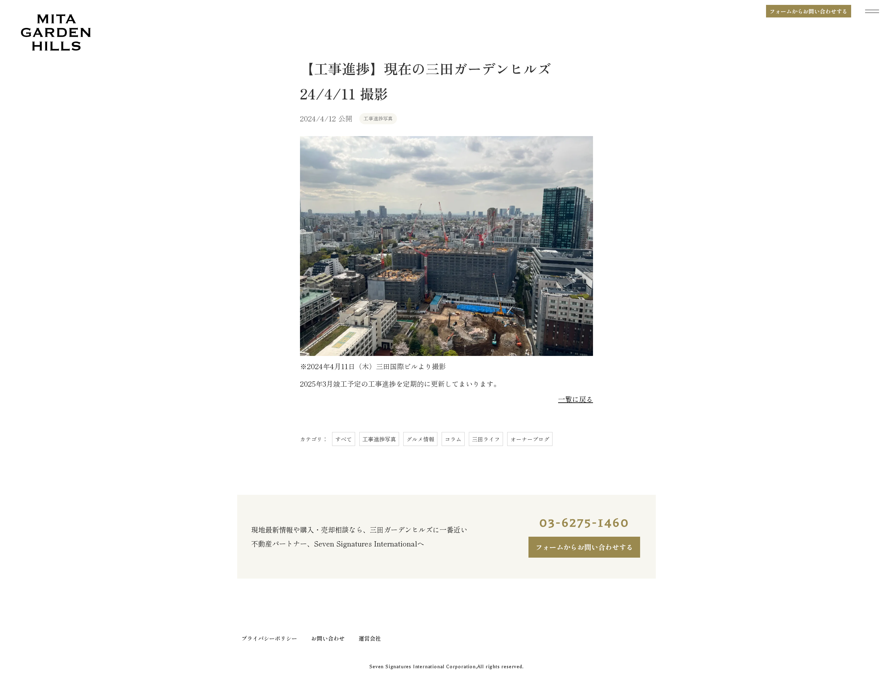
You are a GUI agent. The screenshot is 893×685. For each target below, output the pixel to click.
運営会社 (370, 638)
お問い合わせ (328, 638)
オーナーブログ (529, 439)
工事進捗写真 (379, 439)
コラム (453, 439)
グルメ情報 (420, 439)
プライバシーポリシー (269, 638)
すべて (343, 439)
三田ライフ (486, 439)
